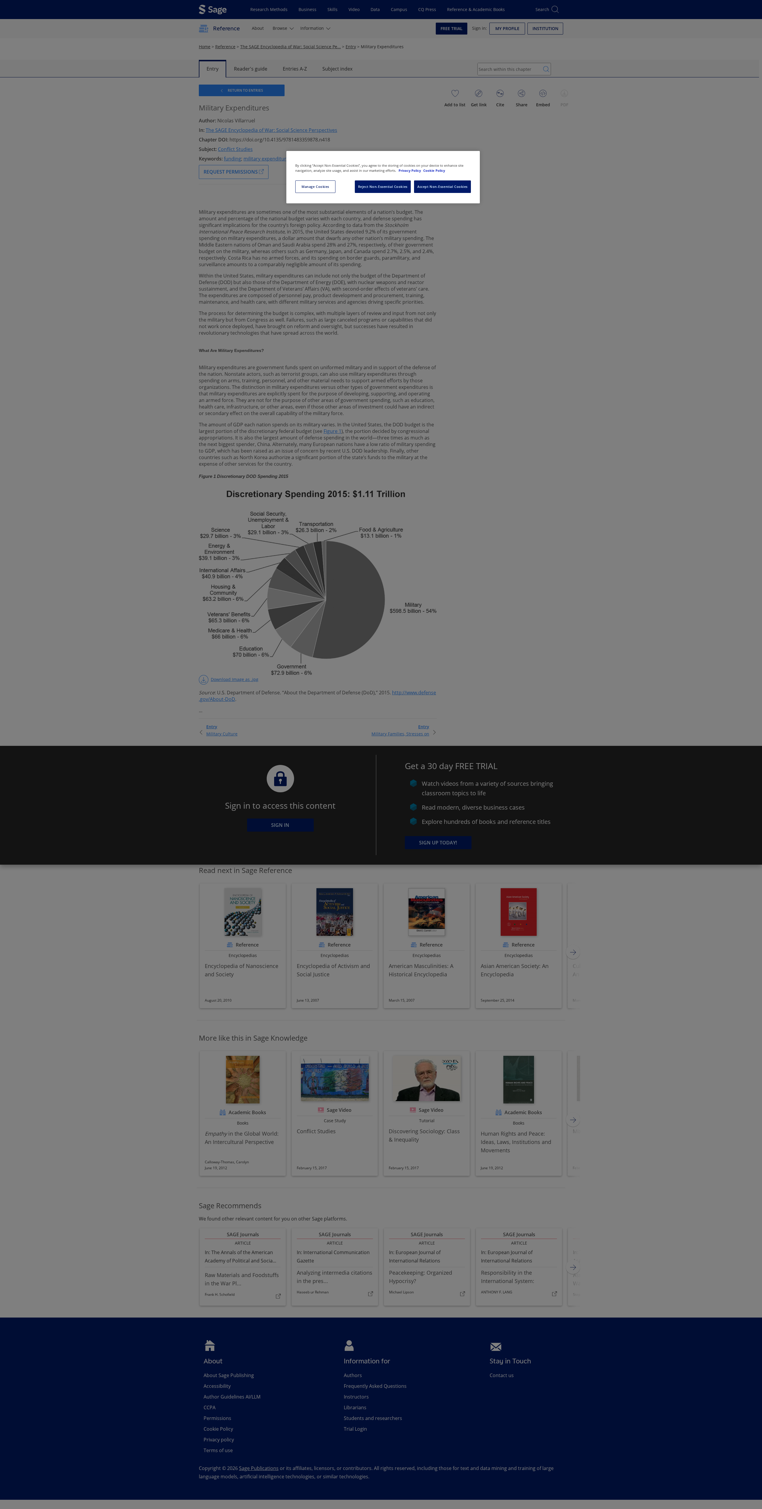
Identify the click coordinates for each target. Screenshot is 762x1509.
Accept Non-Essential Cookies (442, 186)
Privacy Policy (410, 170)
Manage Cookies (315, 186)
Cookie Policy (434, 170)
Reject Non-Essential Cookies (382, 186)
